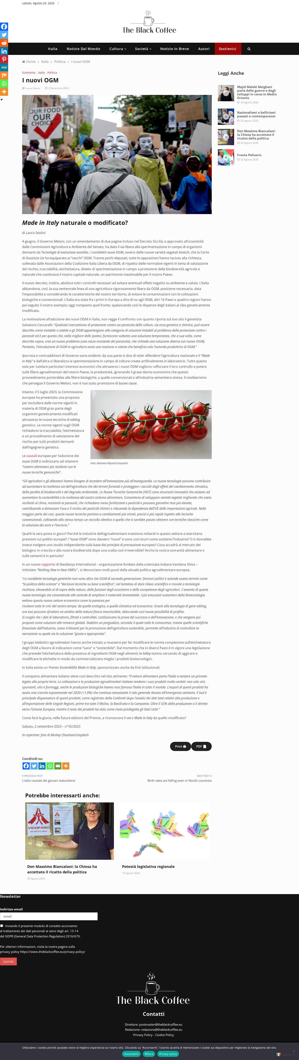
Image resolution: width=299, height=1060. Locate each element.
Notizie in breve (174, 48)
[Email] (57, 765)
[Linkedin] (42, 765)
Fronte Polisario (249, 155)
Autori (204, 48)
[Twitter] (34, 765)
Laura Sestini (33, 88)
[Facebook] (26, 765)
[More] (65, 765)
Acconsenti (131, 1054)
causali (31, 456)
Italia (53, 48)
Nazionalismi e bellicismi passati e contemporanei (256, 114)
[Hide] (1, 99)
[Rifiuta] (294, 1051)
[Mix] (4, 75)
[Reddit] (4, 43)
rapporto (48, 564)
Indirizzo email (11, 909)
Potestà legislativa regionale (148, 866)
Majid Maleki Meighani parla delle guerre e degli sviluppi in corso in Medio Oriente (257, 92)
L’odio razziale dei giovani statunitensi (48, 780)
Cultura (116, 48)
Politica (52, 72)
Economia (28, 72)
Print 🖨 (180, 746)
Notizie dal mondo (83, 48)
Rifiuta (149, 1054)
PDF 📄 (201, 746)
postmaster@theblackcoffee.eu (160, 1024)
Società (141, 48)
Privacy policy (168, 1054)
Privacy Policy (143, 1035)
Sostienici (227, 48)
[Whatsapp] (49, 765)
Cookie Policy (164, 1035)
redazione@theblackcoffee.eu (161, 1029)
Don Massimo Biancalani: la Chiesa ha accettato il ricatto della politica (256, 134)
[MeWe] (4, 67)
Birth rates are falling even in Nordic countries (179, 780)
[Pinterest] (4, 59)
